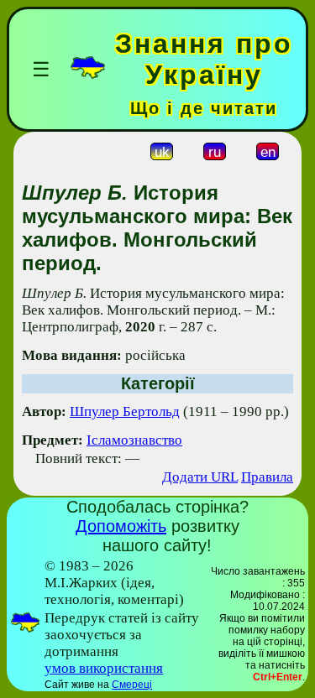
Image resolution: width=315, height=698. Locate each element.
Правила (267, 477)
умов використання (104, 668)
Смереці (132, 684)
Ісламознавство (134, 440)
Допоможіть (121, 526)
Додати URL (200, 477)
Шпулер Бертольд (125, 411)
